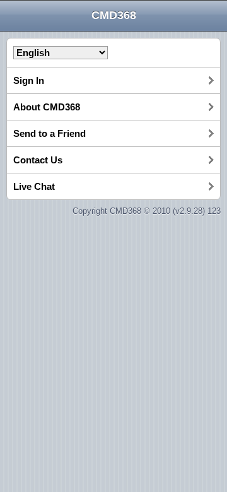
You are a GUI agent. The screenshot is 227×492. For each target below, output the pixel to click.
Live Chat (34, 186)
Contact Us (37, 160)
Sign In (28, 80)
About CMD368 (46, 107)
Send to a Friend (49, 133)
